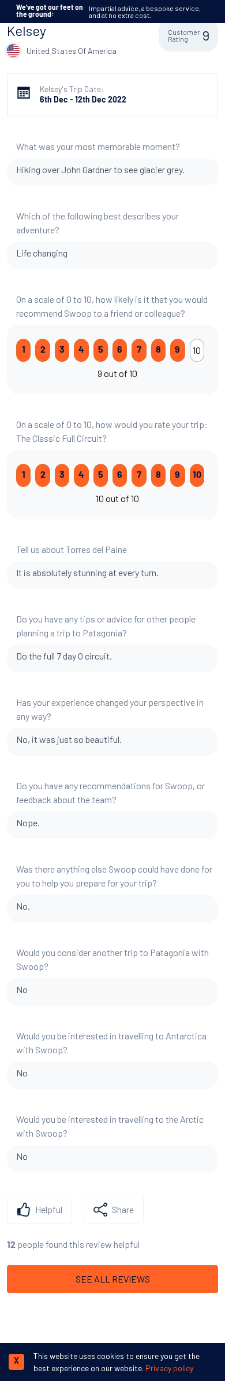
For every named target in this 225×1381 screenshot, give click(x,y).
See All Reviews (113, 1278)
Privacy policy (169, 1368)
